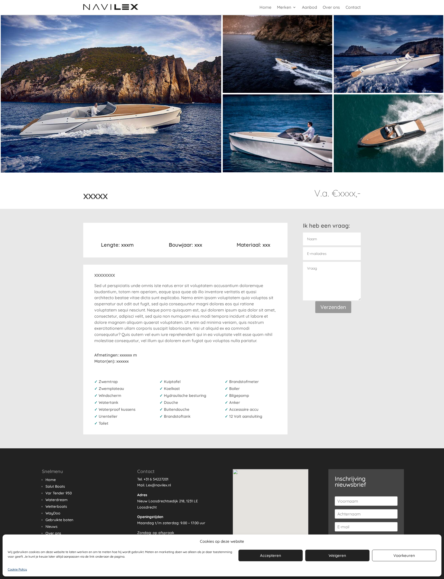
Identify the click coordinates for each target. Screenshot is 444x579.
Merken (284, 7)
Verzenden (333, 307)
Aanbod (309, 7)
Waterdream (56, 499)
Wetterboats (56, 506)
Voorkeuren (404, 555)
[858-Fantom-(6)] (277, 91)
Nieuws (51, 526)
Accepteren (270, 555)
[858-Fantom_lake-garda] (388, 171)
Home (265, 7)
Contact (353, 7)
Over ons (331, 7)
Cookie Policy (17, 569)
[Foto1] (111, 171)
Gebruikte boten (59, 520)
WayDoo (52, 513)
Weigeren (337, 555)
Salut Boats (55, 486)
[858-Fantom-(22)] (277, 171)
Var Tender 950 (58, 493)
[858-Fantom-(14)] (388, 91)
